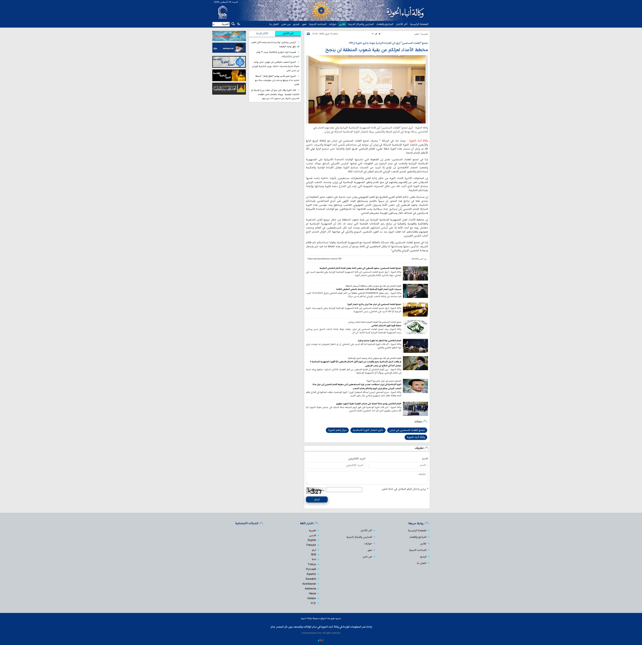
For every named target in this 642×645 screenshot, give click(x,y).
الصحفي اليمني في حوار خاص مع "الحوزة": (383, 381)
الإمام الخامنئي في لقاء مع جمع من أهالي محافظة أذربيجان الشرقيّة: (373, 286)
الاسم (425, 459)
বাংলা (314, 560)
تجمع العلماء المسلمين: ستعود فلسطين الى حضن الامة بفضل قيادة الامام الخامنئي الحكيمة (360, 268)
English (312, 540)
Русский (311, 569)
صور (304, 24)
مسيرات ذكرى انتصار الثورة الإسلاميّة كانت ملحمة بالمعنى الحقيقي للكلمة (368, 289)
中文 (313, 603)
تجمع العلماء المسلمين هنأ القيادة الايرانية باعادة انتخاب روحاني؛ (374, 322)
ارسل (317, 499)
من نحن (286, 24)
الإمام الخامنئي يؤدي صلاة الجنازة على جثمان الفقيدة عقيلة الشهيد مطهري (368, 403)
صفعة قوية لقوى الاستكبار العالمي (386, 325)
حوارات (333, 24)
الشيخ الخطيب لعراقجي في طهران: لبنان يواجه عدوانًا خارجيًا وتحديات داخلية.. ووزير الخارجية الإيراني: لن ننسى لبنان (275, 66)
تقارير (342, 24)
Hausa (312, 594)
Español (311, 574)
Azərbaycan (309, 584)
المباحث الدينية (317, 24)
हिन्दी (313, 555)
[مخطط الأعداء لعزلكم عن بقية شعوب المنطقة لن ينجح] (367, 89)
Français (311, 545)
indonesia (310, 589)
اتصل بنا (274, 24)
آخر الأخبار (401, 24)
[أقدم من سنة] (415, 273)
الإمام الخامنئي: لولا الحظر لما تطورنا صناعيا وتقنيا (379, 340)
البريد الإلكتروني (356, 459)
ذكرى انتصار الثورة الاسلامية (368, 430)
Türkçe (312, 565)
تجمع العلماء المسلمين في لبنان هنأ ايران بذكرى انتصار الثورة (374, 304)
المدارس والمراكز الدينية (361, 24)
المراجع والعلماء (384, 24)
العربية (312, 531)
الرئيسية (424, 34)
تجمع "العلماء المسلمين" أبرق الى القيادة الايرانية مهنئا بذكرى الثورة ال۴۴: (388, 43)
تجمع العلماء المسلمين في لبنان (407, 430)
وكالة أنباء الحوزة (418, 141)
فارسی (312, 535)
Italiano (311, 598)
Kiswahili (311, 579)
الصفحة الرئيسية (419, 24)
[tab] (288, 33)
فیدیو (296, 24)
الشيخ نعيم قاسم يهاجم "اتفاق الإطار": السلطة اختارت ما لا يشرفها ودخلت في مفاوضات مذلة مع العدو (277, 80)
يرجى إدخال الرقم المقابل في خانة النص (405, 489)
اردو (314, 550)
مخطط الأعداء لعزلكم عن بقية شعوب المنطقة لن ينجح (376, 50)
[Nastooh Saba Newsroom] (321, 640)
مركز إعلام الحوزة (337, 430)
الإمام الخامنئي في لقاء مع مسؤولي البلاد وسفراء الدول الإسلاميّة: (374, 358)
